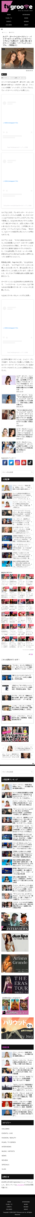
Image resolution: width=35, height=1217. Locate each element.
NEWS (4, 74)
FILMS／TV (9, 1204)
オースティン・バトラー (8, 77)
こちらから (20, 1185)
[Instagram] (17, 462)
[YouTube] (24, 462)
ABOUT (26, 1209)
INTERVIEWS (26, 1202)
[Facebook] (5, 462)
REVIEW (26, 1207)
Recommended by (26, 649)
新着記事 (5, 1047)
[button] (31, 472)
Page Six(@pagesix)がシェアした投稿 (17, 147)
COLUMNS (9, 1209)
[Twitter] (11, 462)
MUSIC (26, 1204)
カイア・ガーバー (21, 77)
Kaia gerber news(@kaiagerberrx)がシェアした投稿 (17, 205)
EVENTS (9, 1207)
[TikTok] (30, 462)
